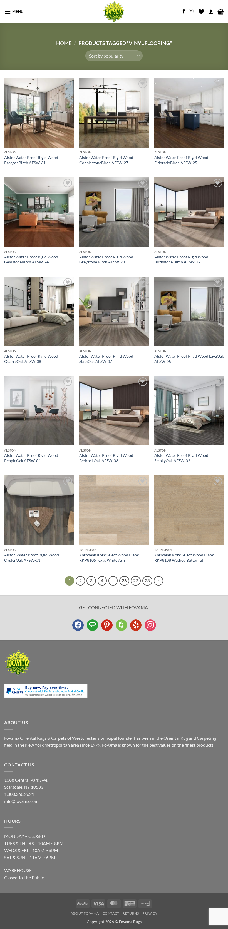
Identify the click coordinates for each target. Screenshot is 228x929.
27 (135, 580)
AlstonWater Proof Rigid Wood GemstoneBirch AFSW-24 (31, 260)
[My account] (211, 12)
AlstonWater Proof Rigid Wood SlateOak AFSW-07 (106, 359)
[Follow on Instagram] (191, 11)
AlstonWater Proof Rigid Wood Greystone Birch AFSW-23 (106, 260)
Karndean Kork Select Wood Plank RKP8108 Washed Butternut (184, 557)
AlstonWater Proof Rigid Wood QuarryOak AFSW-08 (31, 359)
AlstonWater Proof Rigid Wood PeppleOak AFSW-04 (31, 458)
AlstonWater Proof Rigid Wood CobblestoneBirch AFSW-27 (106, 160)
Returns (131, 913)
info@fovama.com (21, 801)
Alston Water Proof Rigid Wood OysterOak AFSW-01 (31, 557)
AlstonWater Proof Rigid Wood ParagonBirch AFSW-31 (31, 160)
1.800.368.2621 (19, 794)
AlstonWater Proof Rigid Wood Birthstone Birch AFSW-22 (181, 260)
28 (147, 580)
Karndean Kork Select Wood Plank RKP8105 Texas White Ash (109, 557)
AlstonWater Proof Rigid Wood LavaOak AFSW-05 (189, 359)
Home (63, 43)
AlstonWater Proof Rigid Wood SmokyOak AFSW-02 (181, 458)
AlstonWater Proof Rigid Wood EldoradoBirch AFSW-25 (181, 160)
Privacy (149, 913)
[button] (14, 11)
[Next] (158, 581)
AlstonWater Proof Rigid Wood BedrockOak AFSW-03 (106, 458)
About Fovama (85, 913)
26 (124, 580)
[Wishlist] (201, 12)
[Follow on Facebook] (184, 11)
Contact (111, 913)
